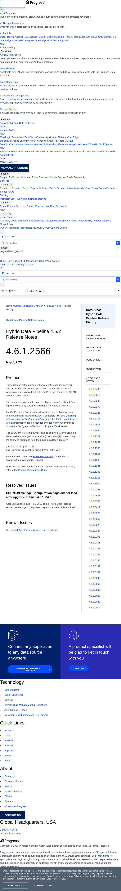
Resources (6, 184)
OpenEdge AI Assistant (12, 40)
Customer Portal (29, 177)
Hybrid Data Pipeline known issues (29, 530)
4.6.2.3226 (94, 413)
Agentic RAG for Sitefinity (42, 37)
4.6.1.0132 (94, 566)
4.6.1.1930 (94, 448)
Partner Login (42, 206)
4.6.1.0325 (94, 525)
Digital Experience (9, 82)
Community (80, 177)
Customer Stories (13, 781)
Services (4, 181)
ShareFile (52, 141)
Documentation (65, 188)
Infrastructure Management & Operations (36, 144)
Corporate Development (46, 221)
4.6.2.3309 (94, 401)
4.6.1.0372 (94, 513)
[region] (60, 879)
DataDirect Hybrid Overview (29, 306)
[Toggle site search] (2, 268)
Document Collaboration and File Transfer (26, 715)
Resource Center (21, 188)
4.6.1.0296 (94, 537)
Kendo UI (42, 141)
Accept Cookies (16, 885)
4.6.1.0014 (94, 608)
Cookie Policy (73, 876)
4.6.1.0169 (94, 554)
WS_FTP (13, 162)
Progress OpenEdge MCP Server (42, 40)
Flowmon (63, 144)
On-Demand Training (35, 199)
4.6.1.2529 (94, 436)
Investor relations (13, 791)
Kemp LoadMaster (78, 144)
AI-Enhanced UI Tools (11, 151)
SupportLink (19, 261)
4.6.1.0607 (94, 495)
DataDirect (30, 137)
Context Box (110, 37)
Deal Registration (34, 208)
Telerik (32, 141)
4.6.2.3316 (94, 395)
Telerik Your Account (49, 261)
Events (102, 188)
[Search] (2, 232)
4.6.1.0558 (94, 501)
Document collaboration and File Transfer (83, 151)
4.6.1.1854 (94, 454)
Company (6, 213)
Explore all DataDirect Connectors (29, 669)
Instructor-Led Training (12, 199)
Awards (8, 786)
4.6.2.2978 (94, 424)
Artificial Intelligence (10, 55)
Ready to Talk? (25, 264)
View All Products (14, 168)
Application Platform (56, 137)
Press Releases (28, 228)
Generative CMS (94, 37)
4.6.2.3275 (94, 407)
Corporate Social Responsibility (75, 221)
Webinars (44, 188)
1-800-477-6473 (8, 264)
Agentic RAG (21, 37)
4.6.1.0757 (94, 489)
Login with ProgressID (11, 251)
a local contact (14, 833)
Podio (61, 141)
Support (5, 173)
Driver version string (43, 456)
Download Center (48, 177)
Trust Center (43, 228)
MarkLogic (5, 137)
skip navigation (12, 4)
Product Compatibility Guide (32, 470)
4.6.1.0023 (94, 596)
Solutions (6, 51)
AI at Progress (7, 13)
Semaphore (18, 137)
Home (9, 306)
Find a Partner (7, 206)
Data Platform (7, 37)
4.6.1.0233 (94, 548)
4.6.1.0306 (94, 531)
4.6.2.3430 (94, 389)
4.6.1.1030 (94, 483)
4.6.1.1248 (94, 472)
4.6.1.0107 (94, 572)
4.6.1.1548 (94, 460)
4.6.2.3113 (94, 419)
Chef (11, 144)
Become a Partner (25, 206)
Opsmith (34, 42)
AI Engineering (7, 47)
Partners (5, 202)
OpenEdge (73, 137)
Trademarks (103, 856)
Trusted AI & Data (9, 123)
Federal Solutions (9, 109)
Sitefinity (24, 141)
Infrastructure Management (14, 95)
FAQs (11, 192)
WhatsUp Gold (96, 144)
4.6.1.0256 (94, 543)
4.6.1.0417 (94, 507)
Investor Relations (9, 228)
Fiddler (45, 151)
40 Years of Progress (15, 806)
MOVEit (69, 141)
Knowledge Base (82, 188)
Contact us (12, 815)
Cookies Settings (43, 885)
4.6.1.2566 (94, 430)
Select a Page (35, 291)
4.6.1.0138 (94, 560)
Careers (54, 228)
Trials (7, 735)
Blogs (95, 188)
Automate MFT (8, 157)
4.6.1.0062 (94, 584)
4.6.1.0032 (94, 590)
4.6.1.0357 (94, 519)
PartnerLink (32, 261)
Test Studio (55, 151)
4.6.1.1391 (94, 466)
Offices (63, 228)
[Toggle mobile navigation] (2, 285)
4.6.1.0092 (94, 578)
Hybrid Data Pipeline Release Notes (25, 320)
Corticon (40, 137)
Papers (34, 188)
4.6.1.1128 (94, 478)
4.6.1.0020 (94, 602)
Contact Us (78, 668)
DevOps (4, 144)
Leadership (27, 221)
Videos (52, 188)
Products (5, 119)
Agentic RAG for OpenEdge (70, 37)
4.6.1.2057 (94, 442)
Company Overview (10, 221)
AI (2, 9)
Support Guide (65, 177)
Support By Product (10, 177)
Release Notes (53, 306)
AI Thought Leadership (12, 23)
